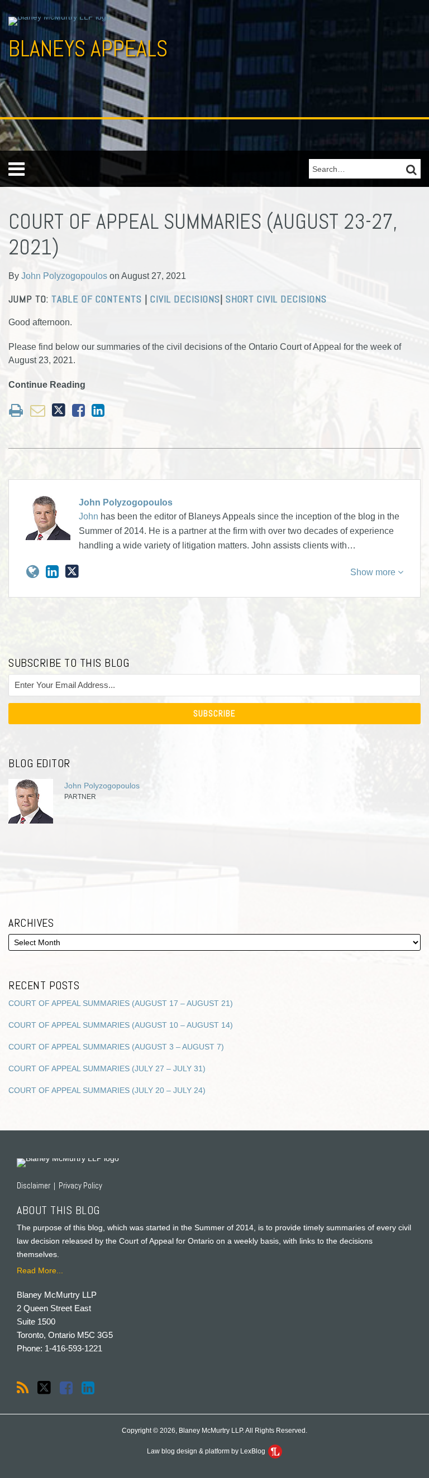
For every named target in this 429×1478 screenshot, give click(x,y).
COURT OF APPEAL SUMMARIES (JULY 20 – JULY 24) (107, 1090)
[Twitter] (44, 1388)
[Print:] (16, 410)
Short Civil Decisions (276, 298)
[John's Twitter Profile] (72, 572)
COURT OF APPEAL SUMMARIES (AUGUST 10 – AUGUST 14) (120, 1024)
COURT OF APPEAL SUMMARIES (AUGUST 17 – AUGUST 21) (120, 1003)
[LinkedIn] (88, 1388)
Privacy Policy (80, 1185)
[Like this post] (78, 410)
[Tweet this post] (58, 410)
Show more (374, 572)
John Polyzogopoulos (64, 276)
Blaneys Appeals (88, 49)
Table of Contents (96, 298)
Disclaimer (33, 1185)
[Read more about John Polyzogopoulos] (32, 572)
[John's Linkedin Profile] (52, 572)
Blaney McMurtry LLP (57, 1294)
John (88, 516)
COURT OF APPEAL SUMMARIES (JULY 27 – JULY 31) (107, 1068)
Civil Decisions (185, 298)
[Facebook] (66, 1388)
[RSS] (22, 1388)
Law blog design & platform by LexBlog (207, 1451)
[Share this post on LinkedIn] (98, 410)
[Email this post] (37, 410)
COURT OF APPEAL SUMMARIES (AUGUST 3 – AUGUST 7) (116, 1046)
